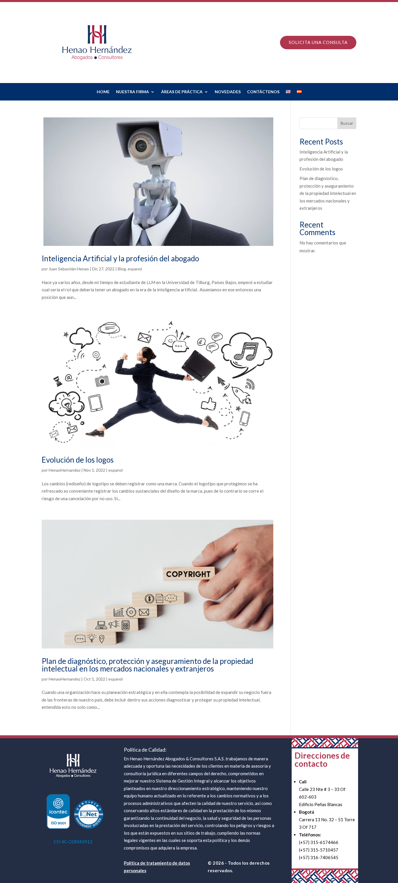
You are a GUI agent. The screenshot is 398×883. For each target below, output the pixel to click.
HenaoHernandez (64, 470)
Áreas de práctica (181, 92)
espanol (135, 268)
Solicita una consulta (318, 42)
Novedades (228, 92)
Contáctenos (263, 92)
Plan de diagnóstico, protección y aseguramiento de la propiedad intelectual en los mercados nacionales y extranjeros (147, 664)
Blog (122, 268)
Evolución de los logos (78, 459)
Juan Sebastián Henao (69, 268)
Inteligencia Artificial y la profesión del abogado (120, 258)
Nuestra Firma (132, 92)
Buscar (347, 123)
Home (103, 92)
